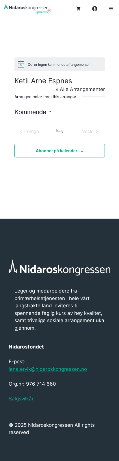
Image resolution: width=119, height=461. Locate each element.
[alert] (59, 64)
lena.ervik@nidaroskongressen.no (48, 369)
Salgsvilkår (21, 399)
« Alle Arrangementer (80, 89)
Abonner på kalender (56, 150)
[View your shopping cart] (78, 8)
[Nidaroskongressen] (32, 8)
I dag (60, 130)
